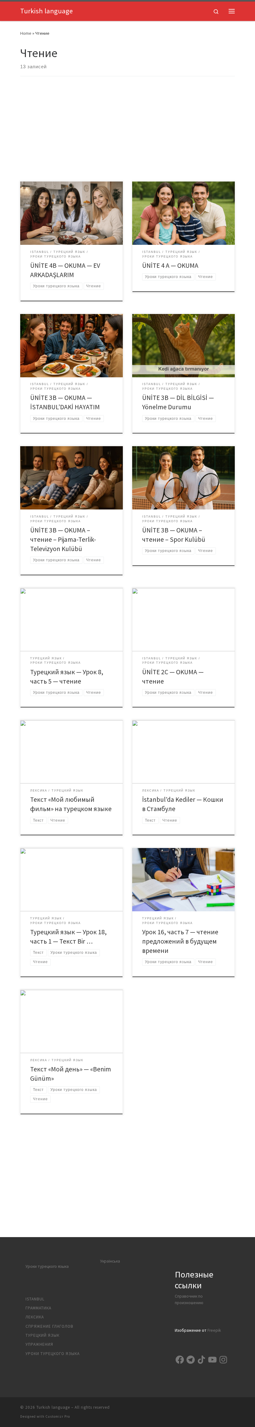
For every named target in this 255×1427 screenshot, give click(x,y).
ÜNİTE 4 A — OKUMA (170, 265)
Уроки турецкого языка (47, 1266)
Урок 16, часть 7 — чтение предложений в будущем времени (180, 941)
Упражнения (39, 1344)
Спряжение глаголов (49, 1326)
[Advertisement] (127, 135)
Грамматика (38, 1308)
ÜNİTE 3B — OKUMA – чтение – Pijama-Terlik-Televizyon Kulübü (63, 539)
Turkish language (53, 1407)
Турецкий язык (42, 1335)
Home (25, 33)
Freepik (214, 1330)
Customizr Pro (57, 1416)
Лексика (35, 1317)
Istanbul (35, 1299)
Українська (110, 1261)
